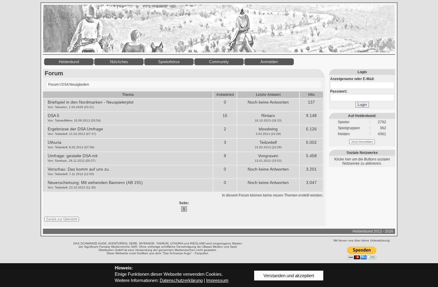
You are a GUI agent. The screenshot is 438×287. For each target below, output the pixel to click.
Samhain (61, 160)
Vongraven (268, 155)
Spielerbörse (169, 62)
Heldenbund (69, 62)
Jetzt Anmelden (362, 142)
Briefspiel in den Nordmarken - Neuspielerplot (90, 102)
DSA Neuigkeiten (75, 84)
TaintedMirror (63, 120)
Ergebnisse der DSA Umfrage (75, 129)
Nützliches (119, 62)
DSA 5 (53, 115)
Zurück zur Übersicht (61, 219)
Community (219, 62)
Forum (53, 84)
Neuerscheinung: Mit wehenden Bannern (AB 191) (95, 182)
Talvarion (61, 107)
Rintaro (268, 115)
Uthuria (54, 142)
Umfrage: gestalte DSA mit (72, 155)
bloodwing (268, 129)
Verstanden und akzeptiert (288, 275)
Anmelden (269, 62)
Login (362, 104)
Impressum (217, 280)
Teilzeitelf (61, 133)
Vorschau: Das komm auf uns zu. (79, 169)
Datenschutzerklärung (181, 280)
